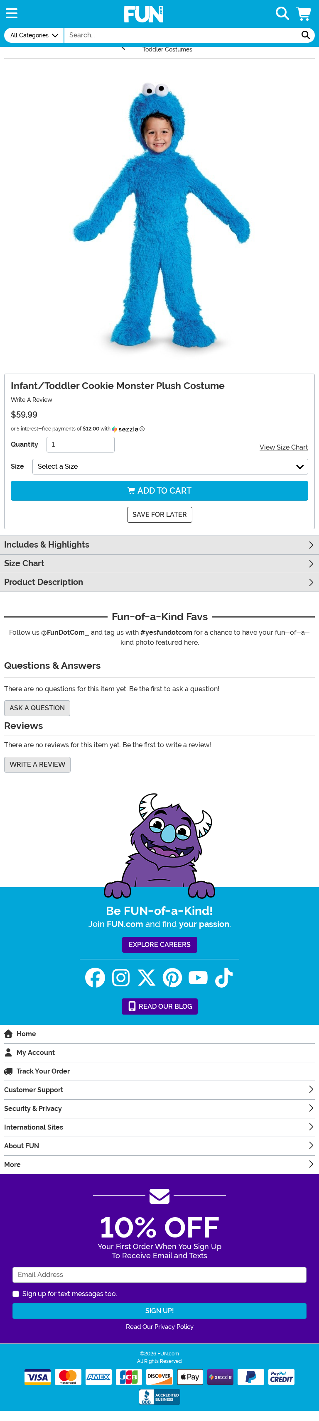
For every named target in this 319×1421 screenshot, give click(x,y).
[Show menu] (11, 14)
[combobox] (180, 35)
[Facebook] (95, 978)
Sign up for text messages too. (69, 1294)
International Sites (33, 1127)
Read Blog (164, 1006)
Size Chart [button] (24, 563)
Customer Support (33, 1090)
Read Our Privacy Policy (160, 1327)
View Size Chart (284, 447)
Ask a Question (37, 708)
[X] (147, 978)
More (12, 1165)
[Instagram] (121, 978)
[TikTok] (224, 978)
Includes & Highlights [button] (46, 545)
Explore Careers (160, 945)
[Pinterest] (172, 978)
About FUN (21, 1146)
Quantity (24, 444)
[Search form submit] (306, 35)
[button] (304, 14)
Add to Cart (163, 491)
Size (17, 466)
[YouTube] (198, 978)
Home (26, 1034)
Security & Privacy (33, 1109)
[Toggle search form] (282, 14)
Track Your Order (43, 1071)
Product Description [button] (43, 582)
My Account (36, 1053)
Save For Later (160, 515)
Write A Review (31, 399)
